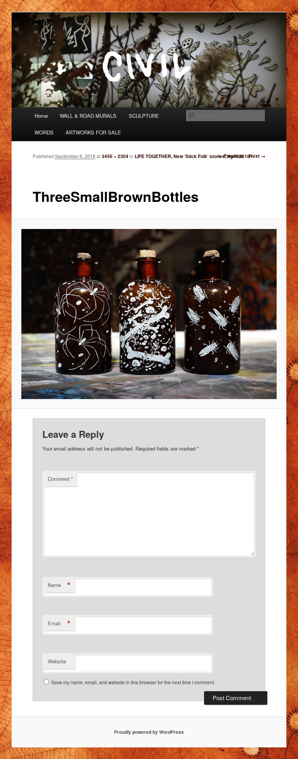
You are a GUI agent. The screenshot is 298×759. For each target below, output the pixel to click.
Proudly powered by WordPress (149, 731)
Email (59, 623)
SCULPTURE (144, 115)
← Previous (230, 155)
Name (59, 585)
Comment (60, 478)
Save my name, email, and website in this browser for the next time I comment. (133, 682)
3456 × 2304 (115, 156)
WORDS (44, 132)
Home (41, 115)
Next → (257, 155)
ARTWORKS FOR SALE (93, 132)
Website (57, 661)
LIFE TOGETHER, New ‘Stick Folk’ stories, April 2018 (192, 156)
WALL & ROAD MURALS (88, 115)
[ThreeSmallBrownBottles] (149, 314)
